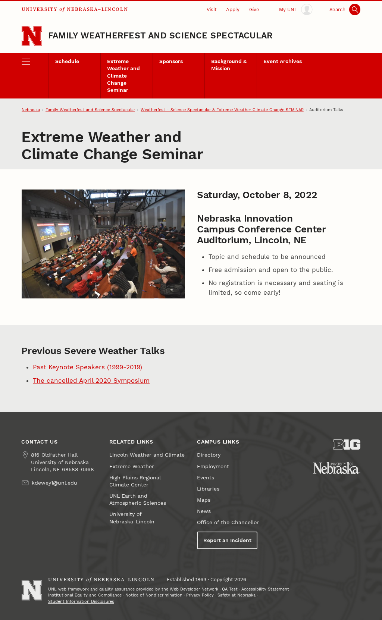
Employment (213, 466)
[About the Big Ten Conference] (347, 444)
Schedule (67, 61)
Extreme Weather (131, 466)
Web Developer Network (194, 589)
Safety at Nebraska (236, 595)
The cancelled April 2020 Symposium (91, 380)
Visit (211, 9)
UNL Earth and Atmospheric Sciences (137, 499)
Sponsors (171, 61)
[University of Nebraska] (337, 468)
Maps (203, 500)
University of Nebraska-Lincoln (131, 518)
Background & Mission (229, 65)
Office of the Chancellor (228, 522)
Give (254, 9)
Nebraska (31, 109)
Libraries (208, 489)
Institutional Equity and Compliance (85, 595)
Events (205, 478)
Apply (232, 9)
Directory (208, 455)
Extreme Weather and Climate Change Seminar (123, 75)
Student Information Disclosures (81, 601)
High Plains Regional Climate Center (135, 481)
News (204, 511)
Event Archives (282, 61)
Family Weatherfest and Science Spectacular (160, 36)
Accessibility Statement (265, 589)
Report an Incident (227, 540)
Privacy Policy (200, 595)
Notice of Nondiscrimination (153, 595)
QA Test (230, 589)
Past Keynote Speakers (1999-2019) (87, 367)
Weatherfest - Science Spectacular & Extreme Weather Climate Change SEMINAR (222, 109)
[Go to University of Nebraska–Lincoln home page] (32, 36)
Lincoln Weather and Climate (147, 455)
